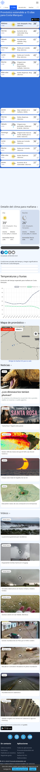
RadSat (31, 7)
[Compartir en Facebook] (2, 252)
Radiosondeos (22, 758)
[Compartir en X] (6, 252)
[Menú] (37, 2)
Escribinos (4, 750)
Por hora (5, 7)
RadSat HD (20, 753)
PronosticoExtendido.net (25, 750)
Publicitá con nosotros (8, 753)
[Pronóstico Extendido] (2, 2)
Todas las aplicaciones (24, 748)
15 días (13, 7)
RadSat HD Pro (22, 755)
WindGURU (22, 7)
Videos (4, 513)
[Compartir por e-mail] (13, 252)
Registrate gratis (6, 755)
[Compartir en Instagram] (9, 252)
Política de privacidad (20, 769)
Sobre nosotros (6, 748)
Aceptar (32, 769)
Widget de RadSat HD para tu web (20, 361)
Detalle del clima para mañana (19, 206)
